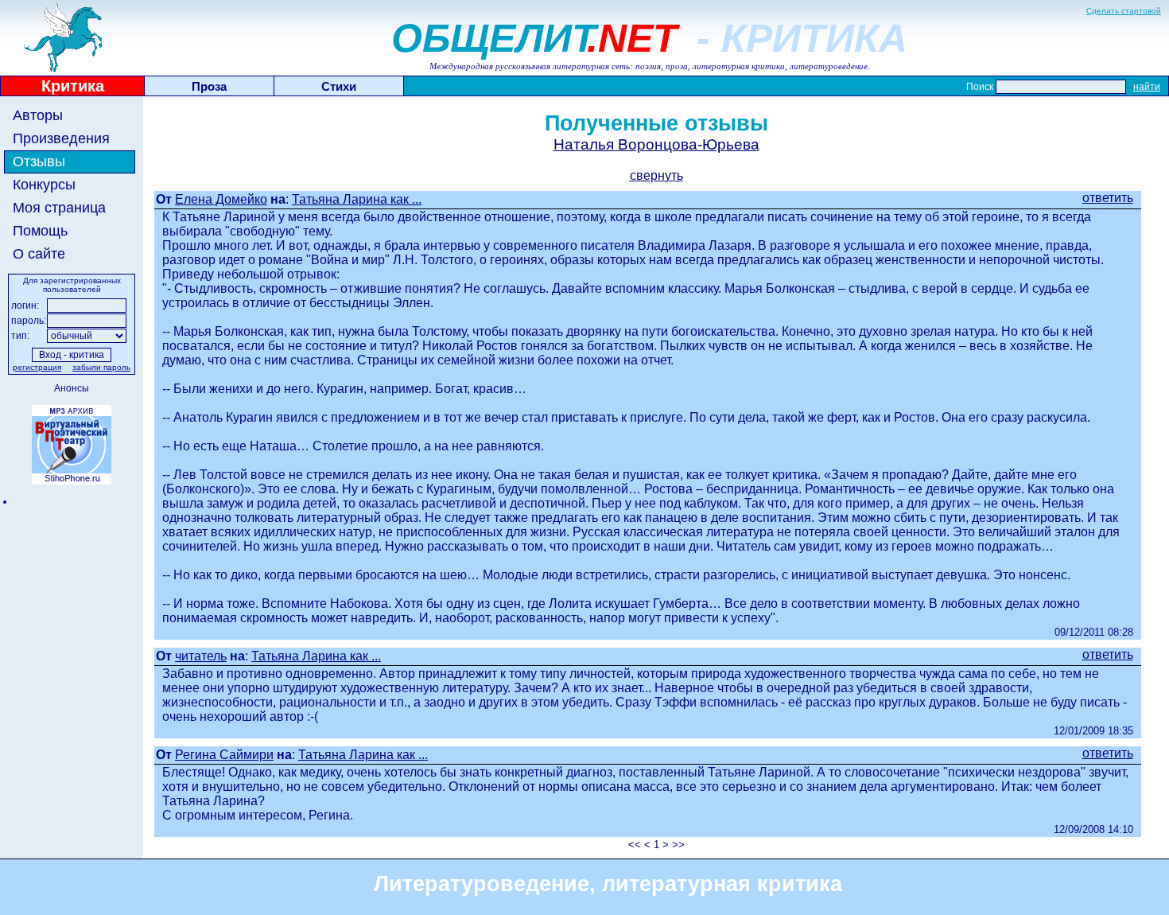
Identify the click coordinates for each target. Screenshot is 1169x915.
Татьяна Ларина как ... (356, 199)
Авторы (38, 115)
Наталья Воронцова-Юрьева (656, 144)
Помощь (40, 231)
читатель (201, 656)
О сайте (39, 254)
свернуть (656, 175)
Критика (72, 86)
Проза (209, 86)
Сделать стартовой (1123, 10)
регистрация (37, 367)
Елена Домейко (221, 199)
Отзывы (39, 161)
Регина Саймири (224, 754)
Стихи (338, 86)
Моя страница (59, 208)
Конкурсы (44, 185)
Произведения (61, 138)
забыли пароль (101, 367)
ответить (1107, 197)
